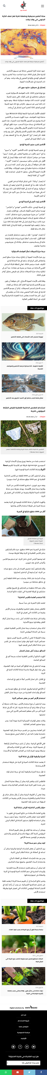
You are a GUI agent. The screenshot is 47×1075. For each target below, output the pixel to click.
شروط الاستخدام (23, 1020)
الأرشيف (23, 1038)
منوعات (42, 25)
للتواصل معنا (23, 1026)
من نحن (23, 1014)
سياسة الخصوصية (23, 1032)
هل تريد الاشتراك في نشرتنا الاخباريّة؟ (24, 1056)
